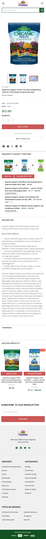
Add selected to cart (24, 176)
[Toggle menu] (3, 3)
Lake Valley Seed (8, 520)
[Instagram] (21, 448)
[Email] (8, 146)
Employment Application (11, 467)
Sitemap (5, 497)
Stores (4, 470)
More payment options (23, 133)
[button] (23, 138)
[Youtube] (25, 448)
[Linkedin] (16, 146)
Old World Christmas (10, 512)
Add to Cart (11, 374)
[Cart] (42, 3)
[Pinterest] (21, 146)
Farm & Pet (29, 486)
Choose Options (10, 193)
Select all (7, 176)
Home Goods (29, 482)
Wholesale (6, 478)
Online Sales (6, 482)
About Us (5, 486)
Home (4, 474)
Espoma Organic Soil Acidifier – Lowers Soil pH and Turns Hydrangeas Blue (34, 381)
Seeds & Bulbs (30, 489)
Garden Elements (30, 512)
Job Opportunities (9, 489)
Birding (27, 467)
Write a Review (7, 95)
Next (43, 370)
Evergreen (27, 516)
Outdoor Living (30, 474)
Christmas (29, 470)
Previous (2, 370)
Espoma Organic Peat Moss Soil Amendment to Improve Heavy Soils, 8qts (11, 380)
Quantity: (6, 116)
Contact (5, 493)
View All (26, 520)
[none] (23, 43)
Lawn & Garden (31, 478)
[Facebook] (4, 146)
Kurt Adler (6, 516)
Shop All (28, 493)
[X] (12, 146)
